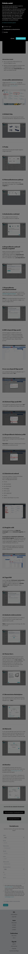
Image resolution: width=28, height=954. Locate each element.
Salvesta (12, 38)
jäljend (14, 22)
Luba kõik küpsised (21, 38)
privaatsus (4, 22)
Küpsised (10, 22)
